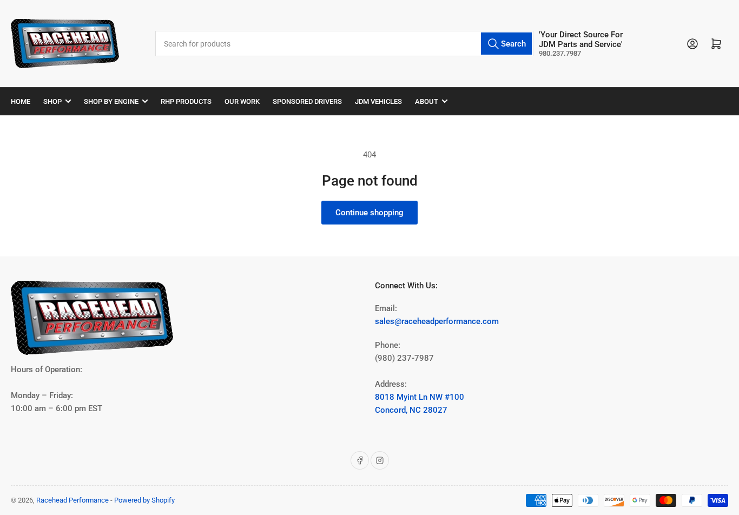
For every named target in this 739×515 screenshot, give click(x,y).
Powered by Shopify (144, 500)
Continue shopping (369, 212)
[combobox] (344, 43)
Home (20, 101)
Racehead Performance (72, 500)
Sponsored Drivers (307, 101)
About (426, 101)
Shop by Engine (111, 101)
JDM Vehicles (378, 101)
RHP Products (186, 101)
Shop (52, 101)
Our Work (242, 101)
